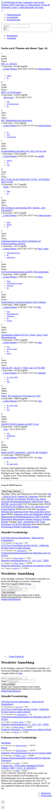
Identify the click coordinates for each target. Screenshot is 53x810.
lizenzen (10, 286)
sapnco (9, 160)
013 (8, 347)
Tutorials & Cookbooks (27, 496)
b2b (8, 311)
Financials (18, 514)
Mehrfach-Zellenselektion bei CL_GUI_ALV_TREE (25, 560)
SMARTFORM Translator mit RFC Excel (20, 424)
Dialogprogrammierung (20, 501)
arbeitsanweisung (13, 253)
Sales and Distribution (33, 514)
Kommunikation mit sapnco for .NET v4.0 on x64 (23, 151)
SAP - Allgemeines (26, 522)
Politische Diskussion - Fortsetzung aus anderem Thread (26, 565)
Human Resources (34, 519)
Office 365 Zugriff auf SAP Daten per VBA (21, 396)
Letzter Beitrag (10, 69)
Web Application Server (39, 511)
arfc (8, 102)
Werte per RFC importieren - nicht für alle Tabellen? (24, 452)
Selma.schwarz (21, 745)
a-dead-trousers (44, 125)
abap (8, 222)
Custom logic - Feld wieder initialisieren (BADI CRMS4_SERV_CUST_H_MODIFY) (22, 766)
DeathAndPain (44, 69)
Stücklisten (6, 743)
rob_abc (19, 543)
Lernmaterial (12, 17)
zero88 (41, 156)
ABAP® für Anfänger (16, 499)
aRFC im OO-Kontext (11, 92)
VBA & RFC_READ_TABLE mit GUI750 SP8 (23, 368)
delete (9, 224)
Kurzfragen (6, 524)
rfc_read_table (12, 377)
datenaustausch (13, 314)
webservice (11, 257)
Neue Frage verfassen (11, 491)
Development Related (10, 527)
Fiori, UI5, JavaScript (34, 506)
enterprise (10, 316)
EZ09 (5, 187)
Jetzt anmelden (8, 592)
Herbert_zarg (20, 756)
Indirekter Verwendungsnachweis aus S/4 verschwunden (26, 753)
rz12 (8, 135)
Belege (4, 748)
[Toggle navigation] (2, 10)
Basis (3, 514)
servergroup (11, 137)
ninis (40, 342)
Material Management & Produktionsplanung (26, 515)
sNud (40, 277)
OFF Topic (40, 522)
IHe (39, 307)
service (9, 320)
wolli (17, 763)
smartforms (11, 436)
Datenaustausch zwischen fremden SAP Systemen (23, 302)
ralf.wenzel (8, 97)
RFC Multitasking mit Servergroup (16, 120)
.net (8, 165)
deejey (16, 568)
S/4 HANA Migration (21, 524)
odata (9, 76)
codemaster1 (21, 551)
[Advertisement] (26, 626)
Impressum (46, 793)
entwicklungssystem (14, 283)
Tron (40, 401)
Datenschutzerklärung (11, 599)
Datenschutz (46, 795)
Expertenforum (13, 20)
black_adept (43, 248)
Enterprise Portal (21, 511)
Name (4, 586)
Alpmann (41, 373)
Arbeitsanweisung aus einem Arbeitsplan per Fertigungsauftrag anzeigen (21, 242)
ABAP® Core (32, 499)
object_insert (12, 349)
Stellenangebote (14, 14)
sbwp (9, 353)
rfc (8, 78)
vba (8, 382)
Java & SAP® (16, 504)
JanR (17, 771)
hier (29, 584)
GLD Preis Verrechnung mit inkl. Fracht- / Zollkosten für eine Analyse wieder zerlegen (25, 546)
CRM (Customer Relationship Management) (25, 518)
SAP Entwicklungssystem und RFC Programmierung (25, 272)
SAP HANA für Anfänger (12, 506)
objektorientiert (13, 104)
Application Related (30, 527)
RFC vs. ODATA (9, 64)
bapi (8, 191)
